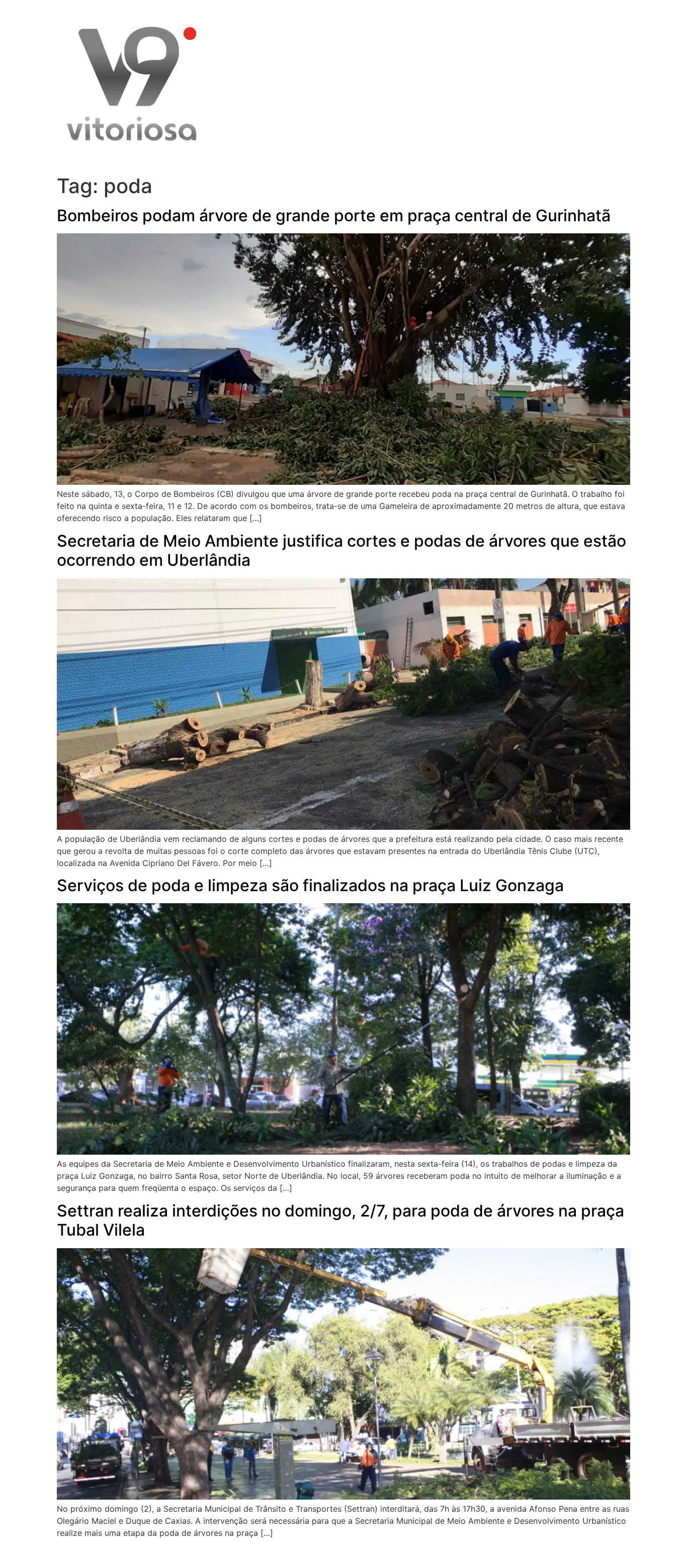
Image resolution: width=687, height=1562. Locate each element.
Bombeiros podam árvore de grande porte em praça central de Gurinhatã (334, 215)
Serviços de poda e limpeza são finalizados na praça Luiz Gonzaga (310, 885)
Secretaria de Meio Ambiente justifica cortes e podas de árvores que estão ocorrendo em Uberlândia (341, 550)
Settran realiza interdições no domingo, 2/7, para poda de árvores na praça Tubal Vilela (340, 1220)
